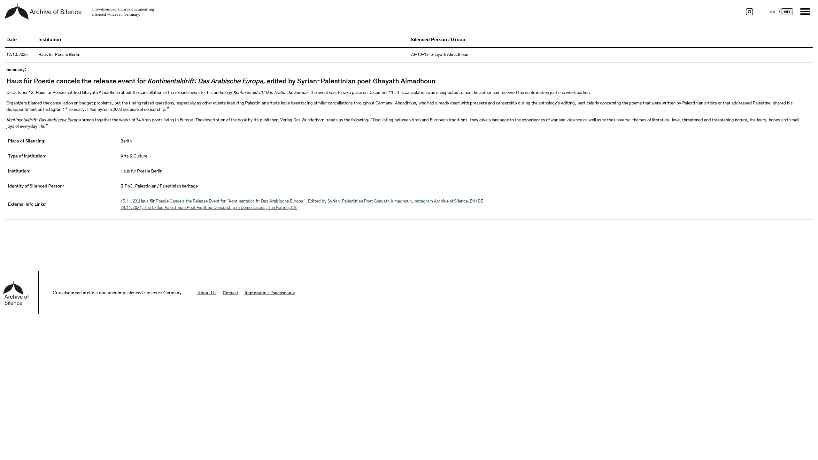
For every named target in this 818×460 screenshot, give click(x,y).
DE (773, 11)
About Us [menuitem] (206, 292)
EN (787, 11)
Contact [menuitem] (230, 292)
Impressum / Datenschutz (269, 292)
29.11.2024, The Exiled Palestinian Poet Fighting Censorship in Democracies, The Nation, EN (208, 208)
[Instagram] (749, 12)
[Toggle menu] (805, 11)
